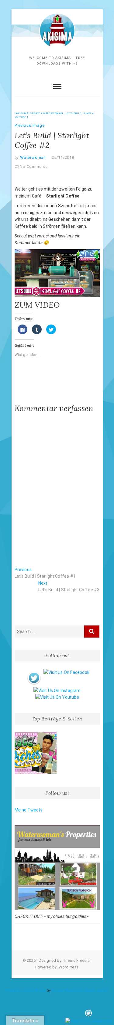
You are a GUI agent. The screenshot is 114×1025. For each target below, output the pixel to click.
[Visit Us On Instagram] (57, 690)
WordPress (69, 967)
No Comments (34, 166)
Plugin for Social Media (26, 990)
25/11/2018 (63, 157)
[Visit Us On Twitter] (34, 672)
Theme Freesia (76, 960)
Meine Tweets (29, 810)
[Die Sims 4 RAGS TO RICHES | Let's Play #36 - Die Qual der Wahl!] (36, 753)
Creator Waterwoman (46, 113)
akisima (22, 113)
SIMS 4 (88, 113)
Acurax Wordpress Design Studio (79, 990)
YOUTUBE (20, 117)
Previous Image (30, 125)
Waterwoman (32, 157)
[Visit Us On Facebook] (66, 672)
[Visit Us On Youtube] (57, 697)
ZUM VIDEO (37, 305)
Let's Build (73, 113)
